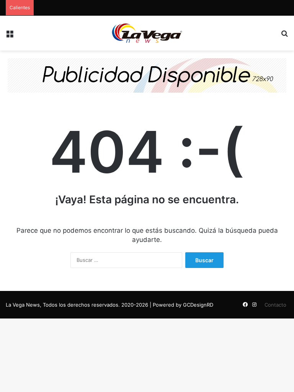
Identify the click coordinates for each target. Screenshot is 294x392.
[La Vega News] (147, 33)
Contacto (275, 305)
